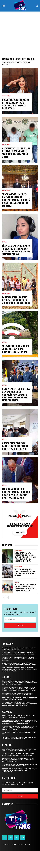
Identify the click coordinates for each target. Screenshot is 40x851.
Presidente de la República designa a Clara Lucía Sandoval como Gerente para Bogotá (15, 104)
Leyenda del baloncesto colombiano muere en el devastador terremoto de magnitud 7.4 (19, 749)
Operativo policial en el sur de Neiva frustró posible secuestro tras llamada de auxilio (16, 153)
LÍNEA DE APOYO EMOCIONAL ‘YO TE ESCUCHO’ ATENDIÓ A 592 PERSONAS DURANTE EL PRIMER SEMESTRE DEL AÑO (16, 250)
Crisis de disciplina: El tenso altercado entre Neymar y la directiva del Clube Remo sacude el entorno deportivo (18, 760)
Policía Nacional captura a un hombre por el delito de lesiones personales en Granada (17, 694)
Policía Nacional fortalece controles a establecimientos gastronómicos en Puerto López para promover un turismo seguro (19, 704)
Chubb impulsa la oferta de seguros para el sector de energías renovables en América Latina (19, 664)
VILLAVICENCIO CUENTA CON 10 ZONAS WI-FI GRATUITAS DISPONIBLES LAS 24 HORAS (15, 348)
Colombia (6, 96)
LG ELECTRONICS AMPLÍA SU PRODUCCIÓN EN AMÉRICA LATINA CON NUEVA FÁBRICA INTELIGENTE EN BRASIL (25, 572)
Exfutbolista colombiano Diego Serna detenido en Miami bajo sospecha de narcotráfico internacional (19, 770)
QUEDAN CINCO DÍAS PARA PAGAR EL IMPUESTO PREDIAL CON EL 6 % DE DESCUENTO (15, 446)
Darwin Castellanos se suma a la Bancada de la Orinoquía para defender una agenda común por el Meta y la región (16, 394)
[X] (16, 837)
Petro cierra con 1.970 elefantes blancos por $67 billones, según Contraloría (19, 698)
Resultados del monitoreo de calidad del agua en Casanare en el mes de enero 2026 (19, 737)
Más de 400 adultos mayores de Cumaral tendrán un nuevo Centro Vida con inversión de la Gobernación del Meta (26, 587)
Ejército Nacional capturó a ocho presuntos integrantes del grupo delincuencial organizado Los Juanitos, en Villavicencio (19, 683)
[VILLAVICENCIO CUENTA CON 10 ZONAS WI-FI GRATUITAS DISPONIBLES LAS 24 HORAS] (20, 334)
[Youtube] (22, 837)
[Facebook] (4, 837)
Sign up (20, 625)
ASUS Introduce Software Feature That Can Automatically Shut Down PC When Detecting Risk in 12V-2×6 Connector (19, 669)
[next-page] (7, 597)
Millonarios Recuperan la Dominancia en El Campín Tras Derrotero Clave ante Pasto (19, 765)
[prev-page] (3, 597)
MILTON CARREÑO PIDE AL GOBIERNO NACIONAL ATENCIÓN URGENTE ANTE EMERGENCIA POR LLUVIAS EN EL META (16, 493)
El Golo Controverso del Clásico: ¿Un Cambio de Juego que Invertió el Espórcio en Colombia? (19, 754)
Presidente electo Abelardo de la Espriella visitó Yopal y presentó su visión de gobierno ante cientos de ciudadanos (19, 728)
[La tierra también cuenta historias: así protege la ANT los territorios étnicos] (20, 286)
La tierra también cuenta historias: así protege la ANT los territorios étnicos (16, 300)
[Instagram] (10, 837)
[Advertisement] (20, 32)
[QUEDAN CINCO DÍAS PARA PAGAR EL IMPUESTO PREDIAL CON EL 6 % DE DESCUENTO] (20, 432)
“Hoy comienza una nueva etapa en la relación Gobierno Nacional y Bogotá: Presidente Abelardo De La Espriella (16, 200)
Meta (4, 242)
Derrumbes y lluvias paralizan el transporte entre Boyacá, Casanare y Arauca (18, 716)
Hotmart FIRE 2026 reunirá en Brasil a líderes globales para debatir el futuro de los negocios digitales (19, 659)
